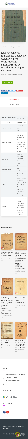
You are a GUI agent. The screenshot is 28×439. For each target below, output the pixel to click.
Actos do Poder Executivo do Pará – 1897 (6, 342)
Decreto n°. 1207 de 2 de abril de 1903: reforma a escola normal (7, 254)
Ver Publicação (7, 82)
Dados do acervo (14, 99)
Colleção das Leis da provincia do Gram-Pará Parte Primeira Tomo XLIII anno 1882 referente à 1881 (20, 344)
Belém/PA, (4, 74)
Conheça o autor (14, 104)
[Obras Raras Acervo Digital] (10, 3)
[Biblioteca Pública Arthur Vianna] (4, 412)
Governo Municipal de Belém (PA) (16, 74)
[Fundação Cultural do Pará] (7, 412)
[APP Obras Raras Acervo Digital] (14, 397)
